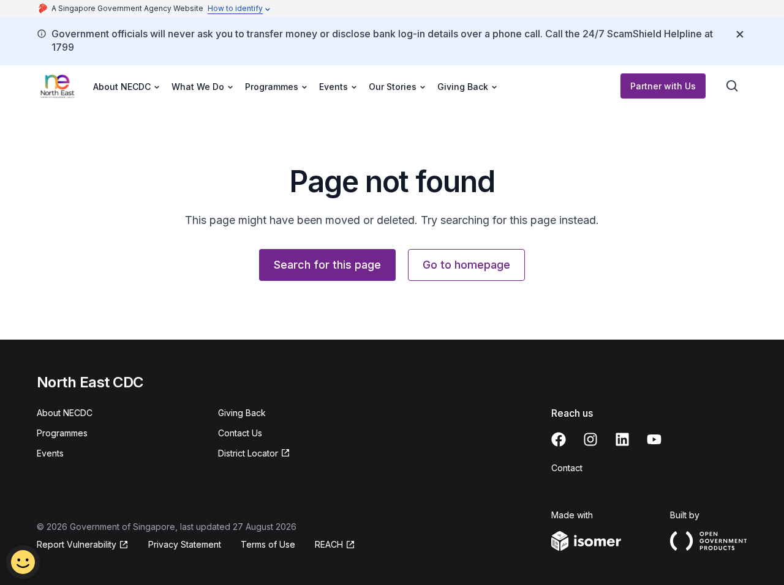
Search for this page (327, 264)
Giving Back (242, 413)
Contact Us (240, 433)
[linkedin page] (622, 439)
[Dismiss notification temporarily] (740, 34)
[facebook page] (558, 439)
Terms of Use (268, 544)
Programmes (62, 433)
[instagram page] (590, 439)
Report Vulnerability (76, 544)
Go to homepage (466, 264)
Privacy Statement (184, 544)
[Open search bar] (732, 86)
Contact (566, 468)
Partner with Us (663, 86)
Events (50, 453)
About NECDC (64, 413)
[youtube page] (654, 439)
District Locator (248, 453)
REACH (329, 544)
